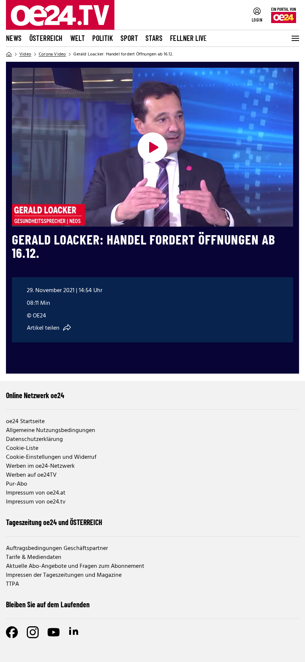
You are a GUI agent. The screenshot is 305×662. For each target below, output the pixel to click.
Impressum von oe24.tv (35, 502)
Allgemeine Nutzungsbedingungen (50, 430)
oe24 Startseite (25, 421)
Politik (102, 37)
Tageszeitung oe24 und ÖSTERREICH (54, 522)
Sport (129, 37)
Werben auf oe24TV (31, 475)
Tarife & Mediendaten (33, 557)
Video (25, 54)
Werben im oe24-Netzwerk (40, 466)
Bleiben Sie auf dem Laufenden (48, 604)
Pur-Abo (16, 484)
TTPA (12, 584)
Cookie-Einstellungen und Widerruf (51, 457)
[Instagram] (33, 632)
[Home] (9, 54)
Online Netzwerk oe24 (35, 395)
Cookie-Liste (22, 448)
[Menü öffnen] (294, 38)
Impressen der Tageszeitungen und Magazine (64, 575)
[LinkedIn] (74, 632)
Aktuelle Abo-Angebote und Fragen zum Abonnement (75, 566)
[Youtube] (54, 632)
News (14, 37)
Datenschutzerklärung (34, 439)
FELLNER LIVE (188, 37)
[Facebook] (12, 632)
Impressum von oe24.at (35, 493)
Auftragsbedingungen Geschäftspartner (57, 548)
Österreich (46, 37)
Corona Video (52, 54)
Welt (77, 37)
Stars (154, 37)
